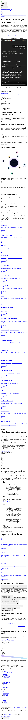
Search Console (6, 677)
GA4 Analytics (6, 676)
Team (4, 701)
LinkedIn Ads (6, 675)
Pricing (2, 9)
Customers (5, 703)
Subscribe (16, 665)
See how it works (12, 35)
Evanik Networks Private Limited (20, 707)
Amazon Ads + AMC (8, 672)
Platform (2, 3)
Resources (3, 7)
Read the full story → (8, 501)
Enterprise (5, 684)
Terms (5, 716)
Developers (9, 9)
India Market (6, 687)
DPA (11, 716)
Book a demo (11, 640)
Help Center (5, 695)
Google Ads (5, 671)
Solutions (3, 5)
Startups (5, 686)
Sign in (2, 11)
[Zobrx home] (2, 1)
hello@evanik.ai (7, 714)
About (4, 700)
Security (5, 9)
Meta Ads (5, 674)
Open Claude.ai (4, 35)
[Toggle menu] (2, 13)
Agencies (5, 683)
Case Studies (6, 693)
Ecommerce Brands (7, 682)
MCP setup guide (12, 623)
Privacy (2, 716)
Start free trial (6, 11)
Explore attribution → (5, 451)
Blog (4, 691)
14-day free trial (21, 626)
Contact (5, 702)
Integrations (5, 694)
